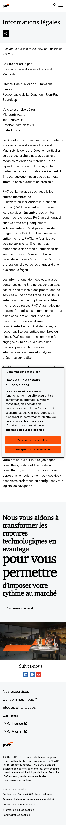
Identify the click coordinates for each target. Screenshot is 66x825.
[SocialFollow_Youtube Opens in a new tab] (38, 675)
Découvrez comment (20, 608)
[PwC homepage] (7, 5)
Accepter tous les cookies (33, 449)
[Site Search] (54, 5)
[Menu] (60, 5)
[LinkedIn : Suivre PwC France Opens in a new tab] (25, 675)
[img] (6, 33)
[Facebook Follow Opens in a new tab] (32, 675)
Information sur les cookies (24, 430)
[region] (33, 412)
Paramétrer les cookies (16, 814)
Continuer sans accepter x (23, 371)
